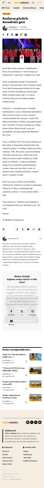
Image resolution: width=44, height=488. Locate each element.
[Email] (17, 35)
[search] (33, 2)
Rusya (21, 220)
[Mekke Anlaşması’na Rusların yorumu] (35, 397)
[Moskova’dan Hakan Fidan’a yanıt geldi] (35, 384)
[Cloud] (40, 422)
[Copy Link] (21, 35)
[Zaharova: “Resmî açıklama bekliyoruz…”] (35, 357)
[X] (22, 313)
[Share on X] (12, 35)
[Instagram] (32, 313)
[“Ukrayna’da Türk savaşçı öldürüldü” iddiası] (35, 370)
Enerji (16, 220)
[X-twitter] (31, 422)
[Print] (26, 35)
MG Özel (6, 14)
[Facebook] (11, 313)
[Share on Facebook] (8, 35)
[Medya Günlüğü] (22, 2)
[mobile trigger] (4, 2)
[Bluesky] (11, 323)
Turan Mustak (16, 479)
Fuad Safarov (13, 27)
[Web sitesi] (40, 238)
